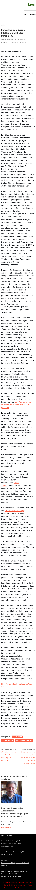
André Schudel (8, 39)
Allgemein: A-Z (5, 42)
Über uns (4, 866)
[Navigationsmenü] (3, 24)
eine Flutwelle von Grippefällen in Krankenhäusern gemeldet (16, 405)
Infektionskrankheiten (24, 740)
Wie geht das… (6, 827)
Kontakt (4, 860)
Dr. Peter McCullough (14, 511)
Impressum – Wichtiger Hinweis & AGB (15, 863)
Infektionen (22, 42)
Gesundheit (14, 42)
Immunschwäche (7, 740)
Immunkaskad (17, 736)
